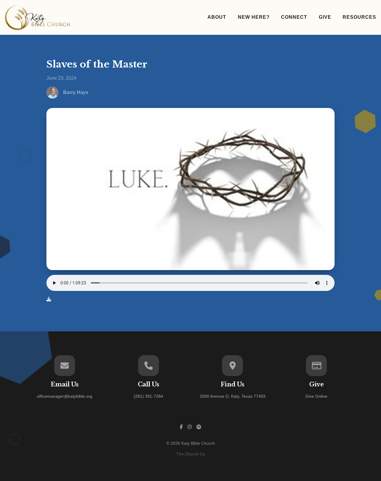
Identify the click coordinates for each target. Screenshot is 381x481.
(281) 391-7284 (148, 396)
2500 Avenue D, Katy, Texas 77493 (233, 396)
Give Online (316, 396)
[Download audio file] (48, 299)
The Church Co (190, 454)
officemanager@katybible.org (64, 396)
